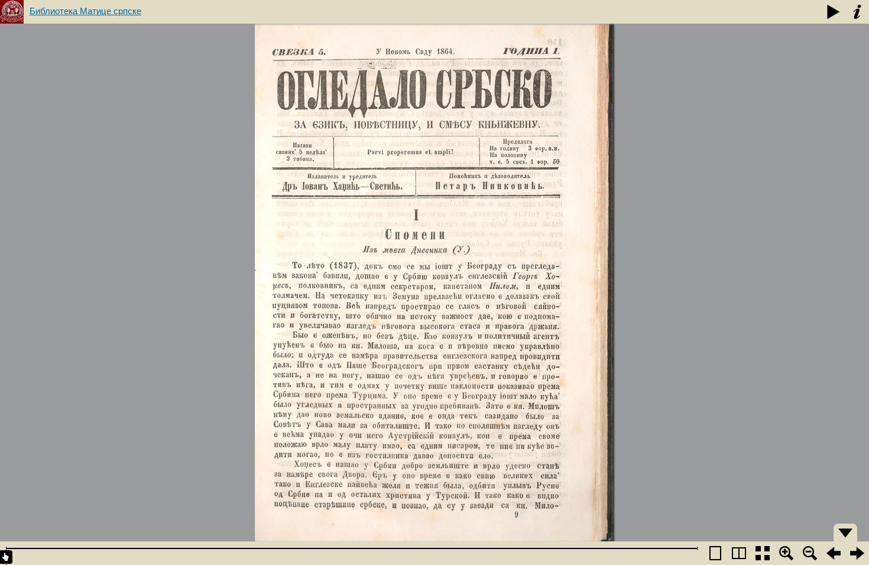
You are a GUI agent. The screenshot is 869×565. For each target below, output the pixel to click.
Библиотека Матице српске (85, 11)
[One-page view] (715, 553)
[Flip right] (857, 553)
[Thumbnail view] (762, 553)
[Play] (833, 12)
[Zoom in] (786, 553)
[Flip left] (833, 553)
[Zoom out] (810, 553)
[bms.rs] (12, 12)
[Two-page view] (739, 553)
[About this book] (857, 12)
